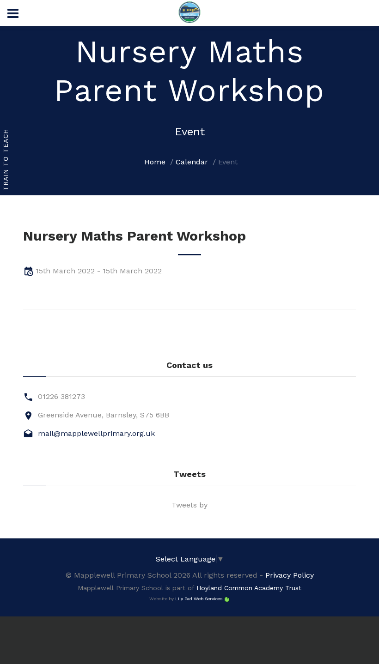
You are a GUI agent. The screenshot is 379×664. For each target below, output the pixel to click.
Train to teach (5, 160)
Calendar (192, 161)
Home (154, 161)
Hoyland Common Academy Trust (248, 588)
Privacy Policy (289, 575)
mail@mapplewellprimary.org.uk (96, 433)
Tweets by (189, 505)
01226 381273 (61, 396)
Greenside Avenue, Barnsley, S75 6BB (103, 414)
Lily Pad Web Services (199, 598)
